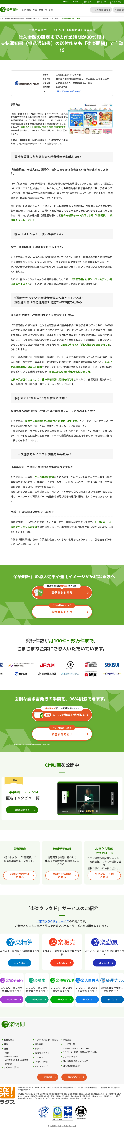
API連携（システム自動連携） (17, 1060)
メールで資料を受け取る (101, 10)
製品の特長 (26, 9)
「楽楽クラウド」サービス (52, 922)
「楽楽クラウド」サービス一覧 (77, 1048)
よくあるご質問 (115, 3)
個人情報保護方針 (71, 1065)
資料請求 (48, 1077)
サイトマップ (41, 1066)
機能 (41, 9)
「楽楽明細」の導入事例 (49, 18)
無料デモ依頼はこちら (62, 875)
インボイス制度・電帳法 (46, 1040)
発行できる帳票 (11, 1056)
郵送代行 (9, 1064)
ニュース (39, 1057)
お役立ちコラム (100, 3)
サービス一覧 (69, 1044)
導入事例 (48, 9)
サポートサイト (70, 1056)
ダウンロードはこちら (104, 875)
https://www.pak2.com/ (68, 91)
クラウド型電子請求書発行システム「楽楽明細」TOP (18, 18)
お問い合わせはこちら (19, 875)
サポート (66, 3)
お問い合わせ (74, 1077)
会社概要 (67, 1040)
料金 (35, 9)
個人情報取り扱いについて (75, 1061)
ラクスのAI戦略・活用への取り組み (80, 1052)
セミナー (75, 3)
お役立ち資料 (86, 3)
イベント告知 (41, 1062)
